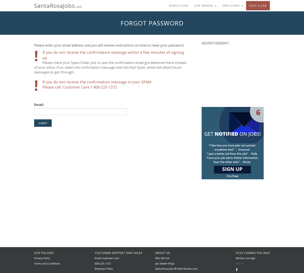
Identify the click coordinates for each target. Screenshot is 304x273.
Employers (232, 5)
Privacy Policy (42, 258)
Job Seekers (204, 5)
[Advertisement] (233, 76)
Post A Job (258, 5)
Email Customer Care (107, 258)
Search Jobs (179, 5)
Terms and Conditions (47, 263)
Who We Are (162, 258)
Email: (39, 104)
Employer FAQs (104, 269)
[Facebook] (237, 269)
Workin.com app (245, 258)
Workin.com (190, 269)
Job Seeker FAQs (164, 263)
